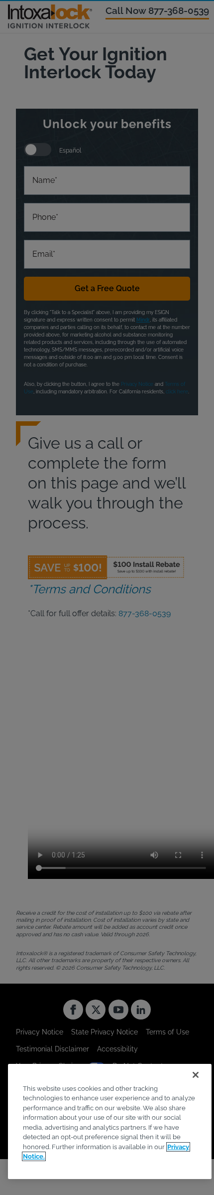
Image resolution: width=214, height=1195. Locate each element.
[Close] (196, 1075)
